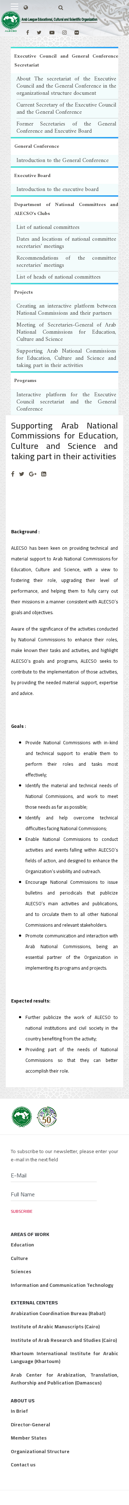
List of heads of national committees (58, 277)
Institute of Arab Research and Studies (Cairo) (64, 1340)
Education (22, 1245)
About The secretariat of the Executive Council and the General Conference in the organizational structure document (66, 86)
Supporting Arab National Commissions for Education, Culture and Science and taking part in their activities (66, 358)
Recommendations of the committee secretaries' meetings (66, 261)
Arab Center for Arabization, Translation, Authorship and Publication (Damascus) (64, 1379)
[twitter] (39, 32)
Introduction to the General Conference (62, 161)
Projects (23, 292)
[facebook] (27, 32)
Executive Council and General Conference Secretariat (66, 61)
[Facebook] (12, 474)
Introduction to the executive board (57, 190)
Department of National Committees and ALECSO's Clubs (66, 209)
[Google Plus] (33, 474)
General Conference (36, 146)
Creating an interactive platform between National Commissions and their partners (66, 309)
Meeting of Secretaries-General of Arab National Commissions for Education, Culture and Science (66, 332)
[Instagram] (64, 32)
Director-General (30, 1424)
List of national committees (48, 227)
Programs (25, 380)
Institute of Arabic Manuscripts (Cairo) (55, 1326)
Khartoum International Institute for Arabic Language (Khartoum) (64, 1357)
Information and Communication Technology (62, 1285)
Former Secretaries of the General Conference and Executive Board (66, 127)
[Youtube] (51, 32)
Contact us (23, 1465)
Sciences (21, 1271)
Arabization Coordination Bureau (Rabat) (58, 1313)
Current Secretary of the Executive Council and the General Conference (66, 108)
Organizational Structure (40, 1451)
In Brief (19, 1411)
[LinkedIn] (43, 474)
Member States (29, 1438)
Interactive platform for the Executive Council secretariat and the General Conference (66, 402)
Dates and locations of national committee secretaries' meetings (66, 242)
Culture (19, 1258)
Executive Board (32, 175)
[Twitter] (21, 474)
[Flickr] (77, 32)
